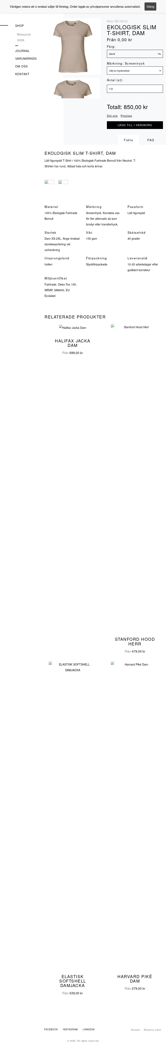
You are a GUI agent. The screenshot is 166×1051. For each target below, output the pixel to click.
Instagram (70, 1029)
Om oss (21, 66)
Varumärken (26, 58)
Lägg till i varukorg (135, 125)
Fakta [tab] (128, 140)
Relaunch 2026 (24, 37)
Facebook (51, 1029)
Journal (22, 51)
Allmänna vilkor (153, 1029)
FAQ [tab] (150, 140)
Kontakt (22, 74)
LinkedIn (89, 1029)
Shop (19, 26)
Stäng (150, 6)
